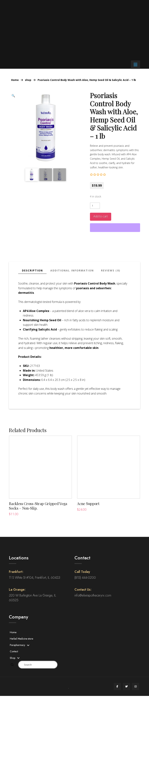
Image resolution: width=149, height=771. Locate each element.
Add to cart (100, 216)
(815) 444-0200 (85, 577)
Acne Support (88, 503)
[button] (135, 64)
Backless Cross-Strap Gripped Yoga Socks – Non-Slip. (38, 505)
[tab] (32, 270)
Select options (40, 492)
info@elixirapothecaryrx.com (92, 595)
